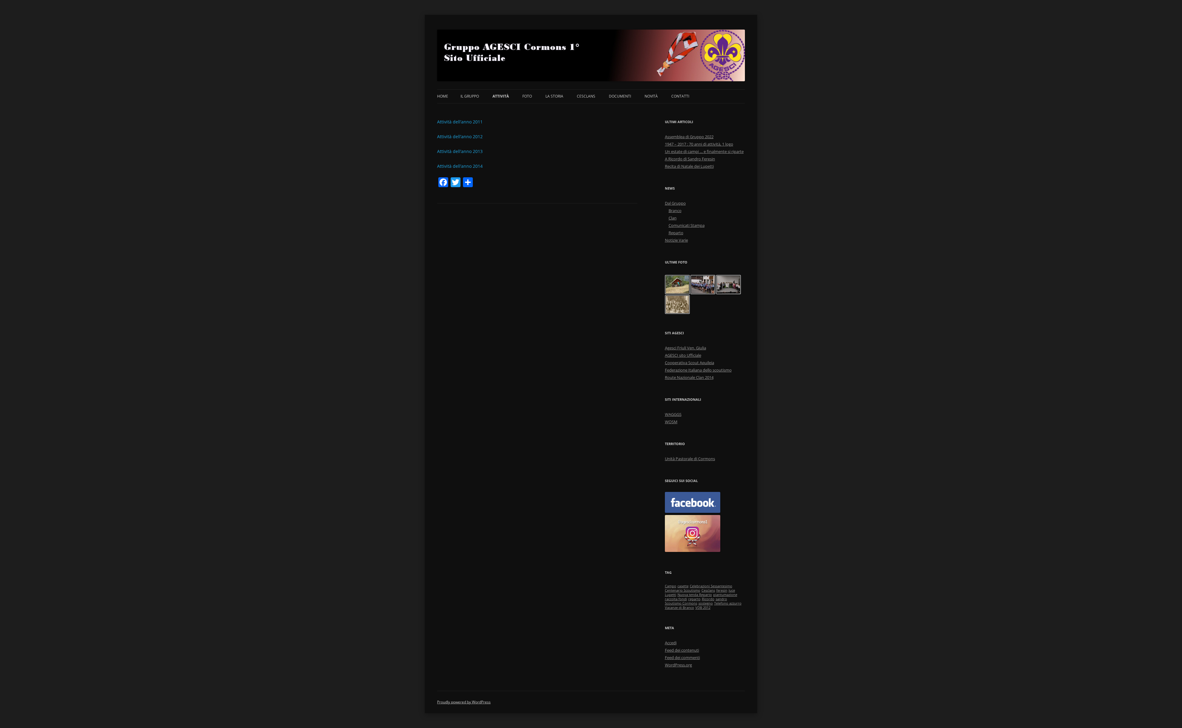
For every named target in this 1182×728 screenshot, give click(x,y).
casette (683, 586)
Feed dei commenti (682, 657)
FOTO (527, 96)
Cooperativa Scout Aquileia (689, 362)
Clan (673, 218)
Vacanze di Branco (679, 607)
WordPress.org (678, 665)
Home (442, 96)
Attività (500, 96)
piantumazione (725, 595)
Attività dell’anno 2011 (460, 122)
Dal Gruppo (675, 203)
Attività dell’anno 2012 (460, 136)
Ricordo (708, 599)
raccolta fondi (676, 599)
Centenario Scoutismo (682, 590)
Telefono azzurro (728, 603)
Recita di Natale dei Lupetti (689, 166)
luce (732, 590)
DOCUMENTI (620, 96)
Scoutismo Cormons (681, 603)
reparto (694, 599)
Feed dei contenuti (682, 650)
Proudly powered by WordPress (464, 702)
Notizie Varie (676, 240)
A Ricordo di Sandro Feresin (690, 159)
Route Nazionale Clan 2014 (689, 377)
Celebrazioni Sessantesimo (711, 586)
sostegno (705, 603)
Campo (670, 586)
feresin (721, 590)
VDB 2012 (702, 607)
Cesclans (586, 96)
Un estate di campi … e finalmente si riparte (704, 151)
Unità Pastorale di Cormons (690, 458)
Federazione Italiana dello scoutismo (698, 370)
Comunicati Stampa (687, 225)
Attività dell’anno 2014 (460, 166)
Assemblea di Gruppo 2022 (689, 136)
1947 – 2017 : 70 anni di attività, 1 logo (699, 144)
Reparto (676, 232)
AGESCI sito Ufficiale (683, 355)
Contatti (680, 96)
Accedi (671, 643)
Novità (651, 96)
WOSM (671, 421)
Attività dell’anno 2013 (460, 151)
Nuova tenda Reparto (694, 595)
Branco (675, 210)
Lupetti (670, 595)
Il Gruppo (469, 96)
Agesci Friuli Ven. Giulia (685, 348)
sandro (721, 599)
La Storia (554, 96)
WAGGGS (673, 414)
